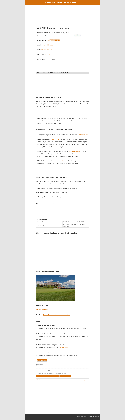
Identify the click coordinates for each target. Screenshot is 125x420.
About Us (78, 416)
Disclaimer (89, 416)
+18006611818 (54, 40)
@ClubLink (48, 54)
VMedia (38, 379)
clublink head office (54, 376)
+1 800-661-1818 (83, 135)
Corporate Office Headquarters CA (62, 3)
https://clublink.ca (46, 50)
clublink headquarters (65, 376)
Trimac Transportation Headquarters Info (56, 315)
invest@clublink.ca (47, 45)
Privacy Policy (96, 416)
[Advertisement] (62, 16)
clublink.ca (62, 161)
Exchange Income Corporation (81, 379)
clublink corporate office (43, 376)
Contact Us (83, 416)
